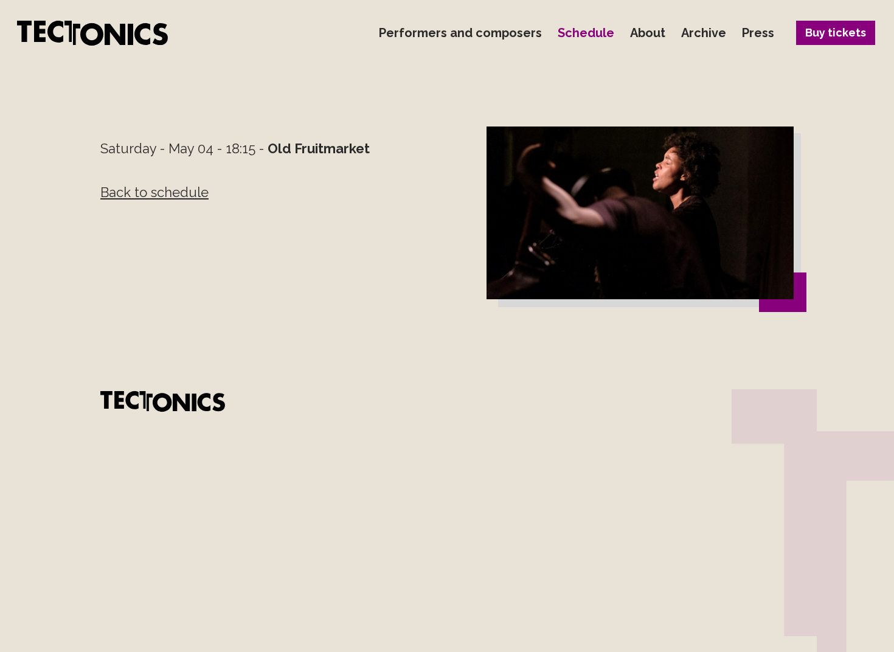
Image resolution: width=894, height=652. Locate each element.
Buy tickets (835, 32)
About (647, 33)
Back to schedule (154, 192)
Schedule (586, 33)
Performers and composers (460, 33)
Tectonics (92, 33)
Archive (703, 33)
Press (758, 33)
